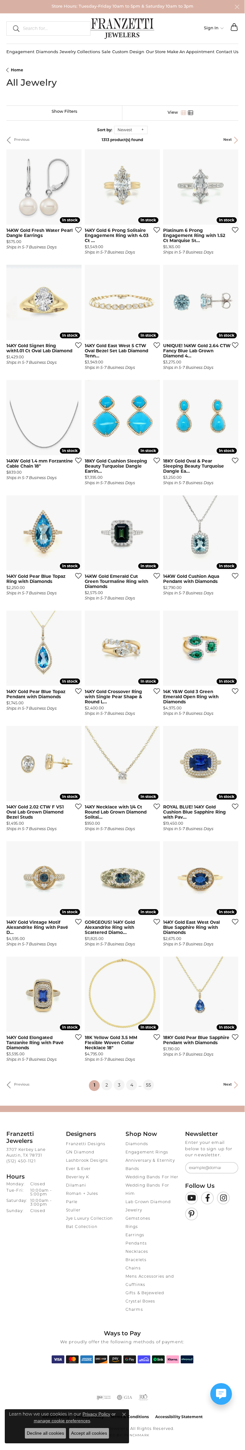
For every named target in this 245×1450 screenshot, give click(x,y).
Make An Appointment (190, 52)
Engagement (20, 52)
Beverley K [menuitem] (77, 1177)
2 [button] (106, 1085)
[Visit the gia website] (124, 1397)
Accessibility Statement (179, 1416)
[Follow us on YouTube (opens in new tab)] (191, 1198)
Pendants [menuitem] (136, 1243)
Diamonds (47, 52)
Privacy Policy (96, 1414)
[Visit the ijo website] (104, 1397)
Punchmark (136, 1435)
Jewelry (68, 52)
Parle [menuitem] (72, 1202)
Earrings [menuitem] (135, 1235)
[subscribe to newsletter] (229, 1168)
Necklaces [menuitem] (137, 1252)
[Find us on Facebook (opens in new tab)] (207, 1198)
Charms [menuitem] (134, 1310)
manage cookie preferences (62, 1420)
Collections (88, 52)
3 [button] (119, 1085)
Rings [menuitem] (132, 1227)
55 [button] (148, 1085)
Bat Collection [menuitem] (81, 1227)
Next (227, 140)
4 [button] (131, 1085)
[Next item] (74, 187)
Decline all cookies (45, 1433)
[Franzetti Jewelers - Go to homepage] (122, 28)
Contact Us (227, 52)
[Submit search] (13, 28)
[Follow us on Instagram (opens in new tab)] (223, 1198)
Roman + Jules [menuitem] (82, 1194)
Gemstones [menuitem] (138, 1219)
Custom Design (128, 52)
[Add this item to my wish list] (76, 230)
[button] (214, 28)
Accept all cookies (89, 1433)
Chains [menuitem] (133, 1268)
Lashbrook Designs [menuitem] (87, 1161)
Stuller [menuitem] (73, 1210)
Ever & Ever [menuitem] (78, 1169)
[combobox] (54, 28)
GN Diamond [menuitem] (80, 1152)
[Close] (237, 7)
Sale (106, 52)
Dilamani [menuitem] (76, 1186)
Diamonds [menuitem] (137, 1144)
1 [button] (97, 1085)
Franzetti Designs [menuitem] (85, 1144)
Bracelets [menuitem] (136, 1260)
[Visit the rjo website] (143, 1397)
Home (17, 70)
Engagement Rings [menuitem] (147, 1152)
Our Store (156, 52)
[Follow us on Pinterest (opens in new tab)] (191, 1214)
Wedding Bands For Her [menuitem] (152, 1177)
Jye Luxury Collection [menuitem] (89, 1219)
